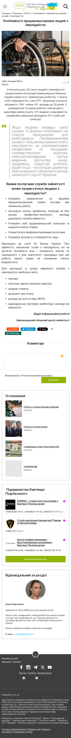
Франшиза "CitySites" (11, 662)
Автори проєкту (44, 673)
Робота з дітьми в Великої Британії (41, 407)
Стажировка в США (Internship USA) (41, 447)
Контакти (32, 673)
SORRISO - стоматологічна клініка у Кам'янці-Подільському (37, 502)
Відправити (53, 380)
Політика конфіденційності (14, 729)
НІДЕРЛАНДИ (30, 467)
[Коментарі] (68, 82)
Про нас (23, 673)
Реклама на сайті (10, 658)
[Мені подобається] (64, 82)
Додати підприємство (35, 559)
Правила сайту (34, 729)
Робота (5, 84)
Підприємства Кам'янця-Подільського (25, 492)
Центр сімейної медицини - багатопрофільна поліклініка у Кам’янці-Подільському (34, 542)
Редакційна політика (23, 732)
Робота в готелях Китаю (35, 427)
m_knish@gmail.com (23, 634)
